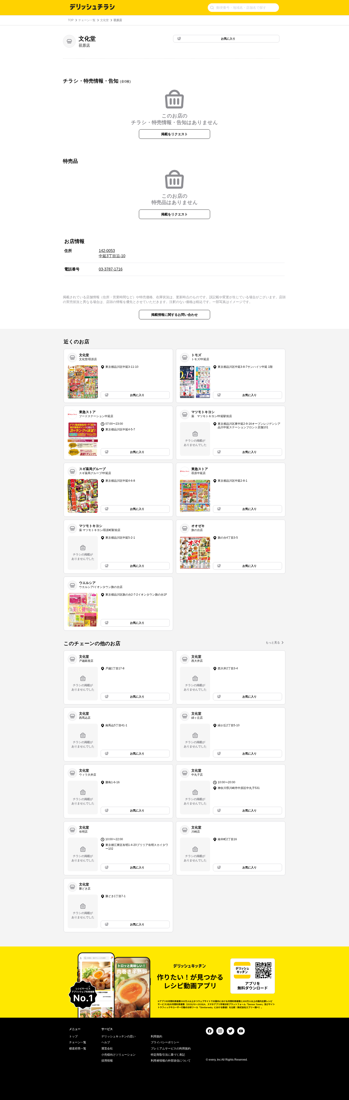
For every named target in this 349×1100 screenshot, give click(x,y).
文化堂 (104, 20)
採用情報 (107, 1060)
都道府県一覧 (77, 1048)
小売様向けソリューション (118, 1054)
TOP (71, 20)
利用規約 (156, 1036)
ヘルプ (105, 1042)
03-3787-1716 (111, 269)
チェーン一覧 (86, 20)
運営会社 (107, 1048)
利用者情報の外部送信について (171, 1060)
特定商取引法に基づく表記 (168, 1054)
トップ (73, 1036)
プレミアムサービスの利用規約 (171, 1048)
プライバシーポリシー (165, 1042)
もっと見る (273, 642)
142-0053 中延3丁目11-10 (112, 253)
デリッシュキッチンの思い (118, 1036)
